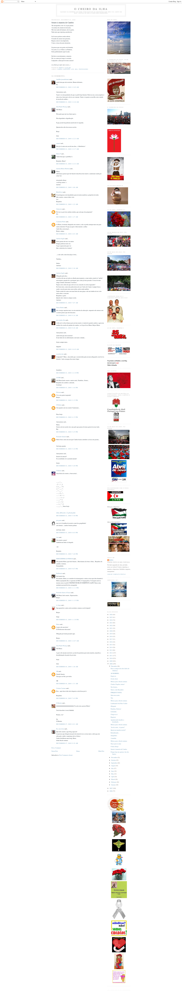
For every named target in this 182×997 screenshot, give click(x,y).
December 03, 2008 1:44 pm (67, 387)
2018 (111, 636)
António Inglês (60, 238)
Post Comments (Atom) (65, 755)
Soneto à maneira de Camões (119, 749)
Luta (72, 69)
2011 (111, 655)
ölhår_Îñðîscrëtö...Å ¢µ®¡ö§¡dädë (65, 513)
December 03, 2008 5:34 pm (67, 449)
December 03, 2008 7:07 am (67, 303)
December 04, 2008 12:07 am (67, 641)
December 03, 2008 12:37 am (67, 149)
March (113, 779)
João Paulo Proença (61, 107)
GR (57, 671)
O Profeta (59, 405)
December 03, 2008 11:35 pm (67, 600)
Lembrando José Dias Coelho (119, 703)
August (113, 766)
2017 (111, 639)
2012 (111, 653)
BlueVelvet (59, 192)
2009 (111, 661)
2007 (111, 788)
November (114, 757)
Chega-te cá (114, 714)
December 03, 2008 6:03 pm (67, 532)
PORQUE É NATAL (116, 692)
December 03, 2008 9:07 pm (67, 569)
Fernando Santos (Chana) (63, 592)
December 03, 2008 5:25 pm (67, 432)
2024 (111, 620)
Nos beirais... (114, 687)
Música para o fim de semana (119, 681)
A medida (113, 738)
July (112, 768)
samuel (58, 143)
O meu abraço (114, 746)
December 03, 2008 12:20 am (67, 102)
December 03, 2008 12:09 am (67, 87)
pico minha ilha (60, 320)
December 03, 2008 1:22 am (67, 204)
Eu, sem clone (60, 729)
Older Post (101, 751)
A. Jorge (58, 605)
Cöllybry (58, 471)
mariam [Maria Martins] (63, 169)
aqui (117, 363)
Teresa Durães (60, 307)
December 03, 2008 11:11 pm (67, 588)
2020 (111, 631)
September (114, 763)
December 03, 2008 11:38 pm (67, 620)
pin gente (59, 520)
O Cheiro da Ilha (91, 9)
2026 (111, 614)
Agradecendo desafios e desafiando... (117, 721)
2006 (111, 791)
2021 (111, 628)
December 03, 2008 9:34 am (67, 315)
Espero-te (113, 676)
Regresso (113, 717)
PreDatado (59, 573)
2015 (111, 645)
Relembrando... (115, 733)
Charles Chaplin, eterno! (118, 684)
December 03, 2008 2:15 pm (67, 400)
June (112, 771)
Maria (58, 624)
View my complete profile (116, 574)
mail (76, 69)
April (112, 777)
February (114, 782)
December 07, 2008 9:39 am (67, 743)
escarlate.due (60, 354)
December (114, 666)
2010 (111, 658)
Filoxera (58, 392)
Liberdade (113, 712)
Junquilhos (114, 735)
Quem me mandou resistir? (118, 730)
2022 (111, 625)
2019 (111, 634)
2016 (111, 642)
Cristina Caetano (61, 688)
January (113, 785)
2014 (111, 647)
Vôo (112, 698)
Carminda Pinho (61, 222)
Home (78, 751)
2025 (111, 617)
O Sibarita (59, 703)
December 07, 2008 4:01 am (67, 724)
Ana (57, 537)
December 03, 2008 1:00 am (67, 187)
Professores (83, 69)
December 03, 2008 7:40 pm (67, 554)
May (112, 774)
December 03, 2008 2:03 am (67, 234)
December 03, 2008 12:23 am (67, 139)
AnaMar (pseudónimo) (62, 79)
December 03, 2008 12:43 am (67, 164)
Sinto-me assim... (115, 695)
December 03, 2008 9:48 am (67, 328)
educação (66, 69)
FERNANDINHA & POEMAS (64, 559)
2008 (111, 664)
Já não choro (114, 679)
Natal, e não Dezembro (117, 690)
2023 (111, 623)
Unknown (59, 209)
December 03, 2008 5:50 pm (67, 516)
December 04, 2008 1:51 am (67, 683)
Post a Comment (56, 748)
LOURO (58, 377)
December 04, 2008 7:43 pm (67, 698)
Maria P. (58, 154)
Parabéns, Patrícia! (116, 709)
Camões (59, 69)
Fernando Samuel (61, 437)
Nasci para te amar (116, 744)
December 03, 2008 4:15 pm (67, 417)
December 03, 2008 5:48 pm (67, 466)
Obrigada (113, 706)
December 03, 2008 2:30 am (67, 268)
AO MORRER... (115, 673)
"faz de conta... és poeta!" (118, 727)
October (113, 760)
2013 (111, 650)
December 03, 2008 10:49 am (67, 349)
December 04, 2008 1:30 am (67, 667)
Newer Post (55, 751)
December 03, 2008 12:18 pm (67, 373)
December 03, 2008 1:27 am (67, 217)
